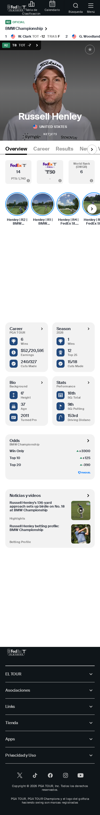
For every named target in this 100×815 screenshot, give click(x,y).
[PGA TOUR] (17, 652)
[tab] (16, 150)
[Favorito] (90, 49)
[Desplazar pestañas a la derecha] (92, 149)
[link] (17, 8)
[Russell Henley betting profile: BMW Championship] (80, 534)
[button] (18, 172)
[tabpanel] (50, 395)
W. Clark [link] (24, 36)
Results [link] (64, 149)
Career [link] (41, 149)
